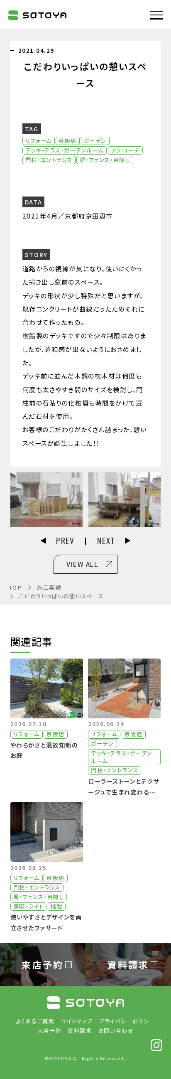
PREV (65, 540)
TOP (15, 587)
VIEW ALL (82, 563)
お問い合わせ (116, 1031)
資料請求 (80, 1031)
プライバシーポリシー (127, 1021)
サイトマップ (77, 1021)
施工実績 (49, 587)
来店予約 (49, 1031)
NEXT (106, 540)
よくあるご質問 (35, 1021)
